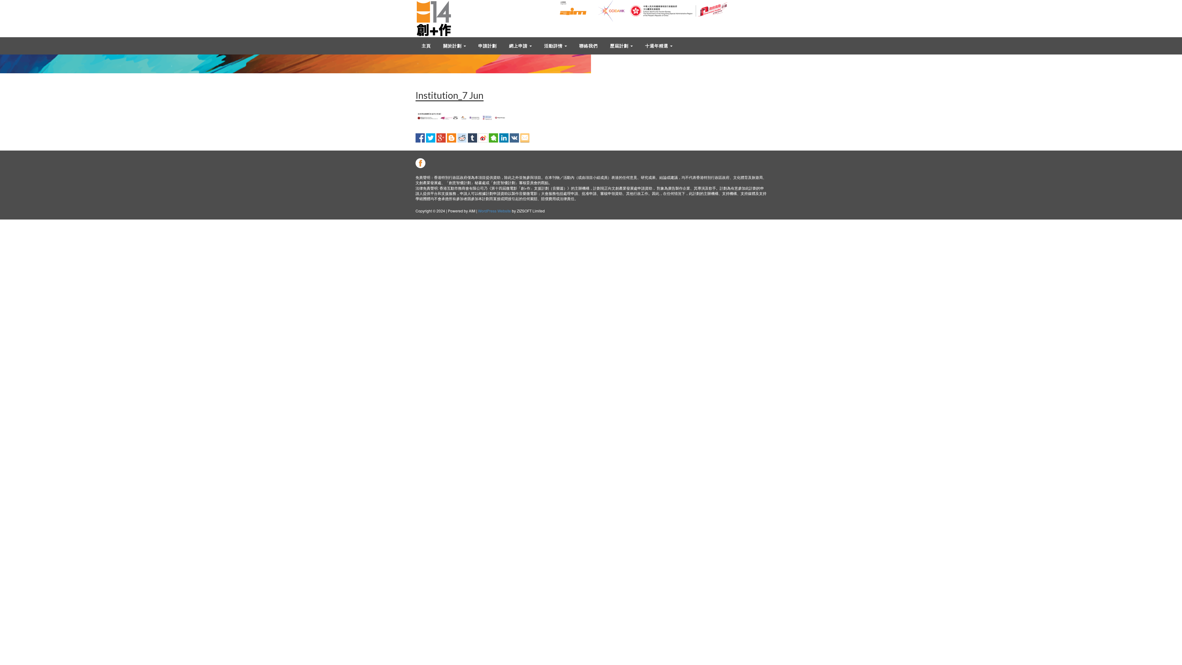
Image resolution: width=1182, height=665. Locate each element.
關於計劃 (453, 45)
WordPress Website (494, 210)
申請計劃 (487, 45)
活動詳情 (554, 45)
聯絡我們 (588, 45)
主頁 (426, 45)
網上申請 (519, 45)
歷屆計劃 (620, 45)
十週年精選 (657, 45)
